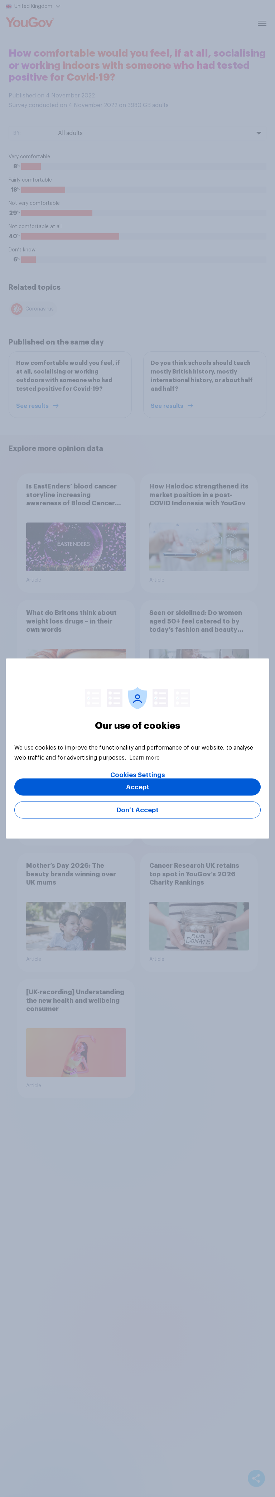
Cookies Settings (137, 775)
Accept (137, 787)
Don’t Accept (138, 810)
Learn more (144, 758)
